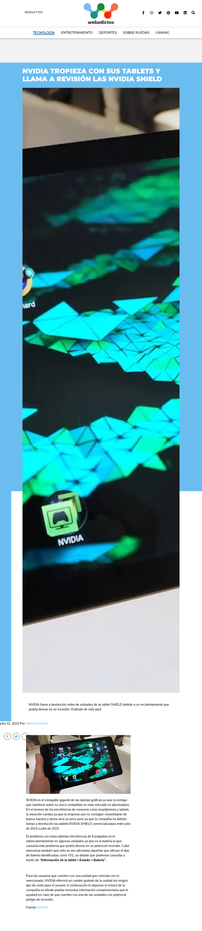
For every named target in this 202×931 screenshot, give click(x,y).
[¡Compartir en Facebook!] (7, 736)
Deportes (108, 33)
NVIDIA (42, 907)
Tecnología (44, 33)
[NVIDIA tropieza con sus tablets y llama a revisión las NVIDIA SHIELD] (101, 390)
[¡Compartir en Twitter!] (16, 736)
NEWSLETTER (33, 12)
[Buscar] (193, 13)
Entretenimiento (77, 33)
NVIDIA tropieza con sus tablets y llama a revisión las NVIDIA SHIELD (92, 75)
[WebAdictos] (101, 13)
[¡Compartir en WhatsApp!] (25, 736)
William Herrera (37, 723)
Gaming (162, 33)
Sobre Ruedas (136, 33)
